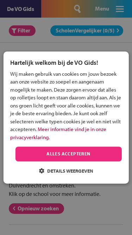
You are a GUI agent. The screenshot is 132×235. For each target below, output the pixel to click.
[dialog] (65, 117)
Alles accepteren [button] (68, 154)
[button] (66, 171)
